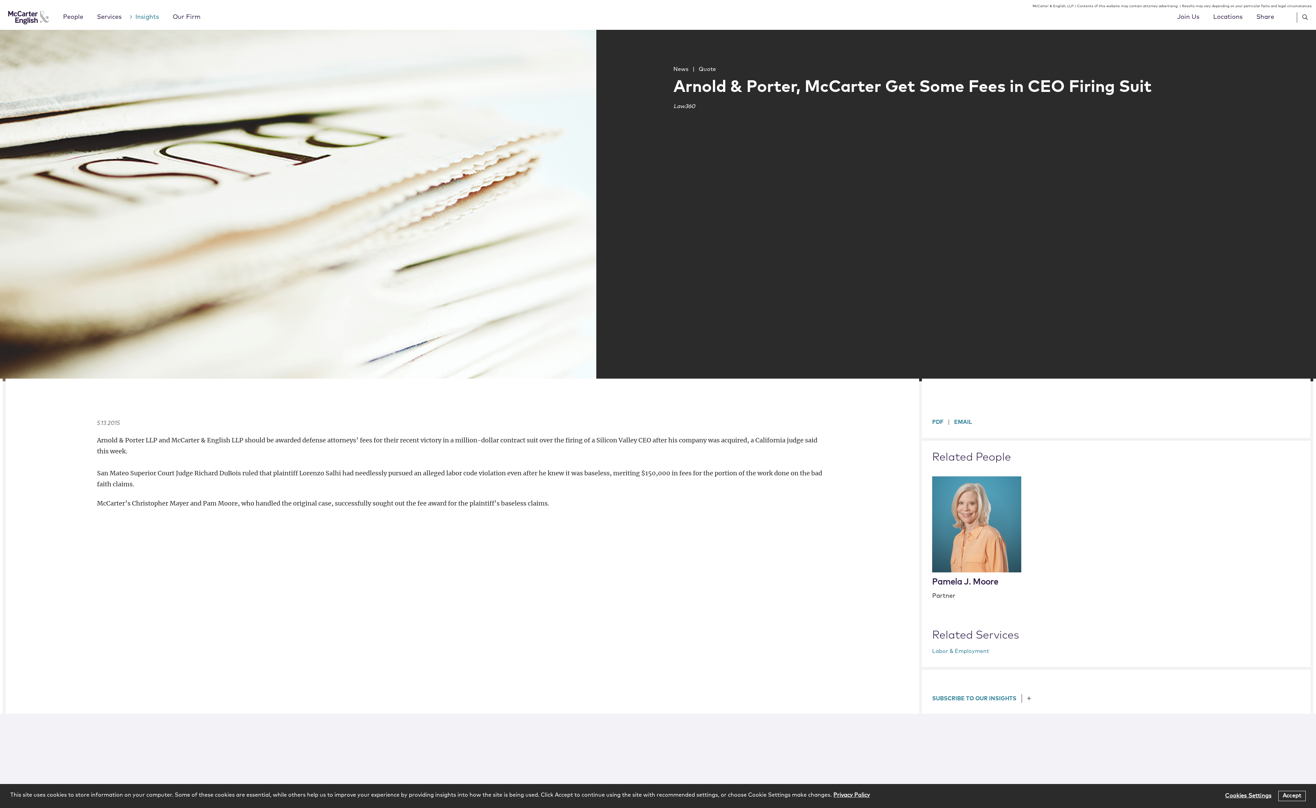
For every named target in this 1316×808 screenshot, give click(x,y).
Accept (1292, 795)
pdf (937, 422)
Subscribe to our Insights (974, 698)
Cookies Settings (1248, 795)
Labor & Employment (960, 651)
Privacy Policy (851, 795)
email (963, 422)
